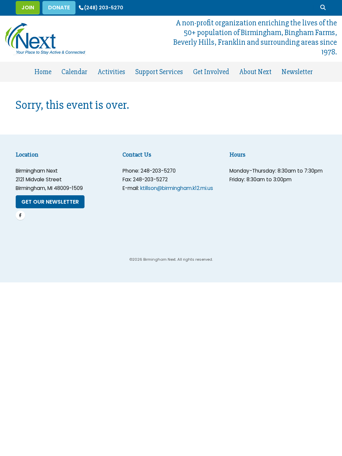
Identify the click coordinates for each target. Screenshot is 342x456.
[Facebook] (20, 215)
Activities (111, 72)
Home (42, 72)
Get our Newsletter (50, 202)
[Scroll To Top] (330, 448)
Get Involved (211, 72)
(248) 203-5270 (103, 7)
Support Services (159, 72)
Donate (59, 7)
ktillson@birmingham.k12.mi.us (176, 188)
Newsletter (297, 72)
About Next (255, 72)
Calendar (74, 72)
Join (27, 7)
